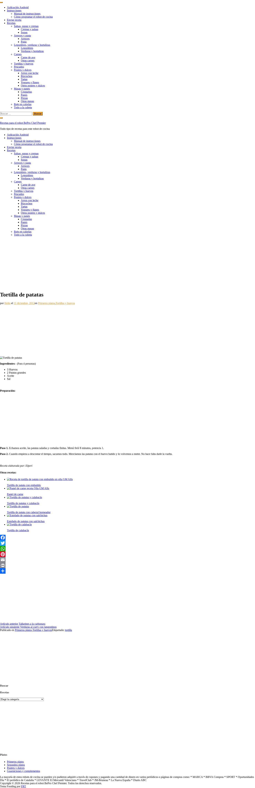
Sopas (24, 32)
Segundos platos (16, 764)
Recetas (11, 23)
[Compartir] (127, 571)
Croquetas (26, 91)
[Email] (127, 560)
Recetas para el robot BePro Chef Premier (23, 122)
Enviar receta (14, 19)
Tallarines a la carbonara (22, 623)
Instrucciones (14, 10)
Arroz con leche (29, 73)
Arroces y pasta (22, 35)
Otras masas (27, 101)
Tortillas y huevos (23, 63)
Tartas (24, 79)
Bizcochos (26, 76)
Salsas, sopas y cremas (26, 26)
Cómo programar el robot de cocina (33, 16)
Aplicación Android (18, 7)
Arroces (25, 38)
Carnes (18, 54)
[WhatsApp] (127, 548)
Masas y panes (22, 88)
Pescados (19, 66)
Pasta (24, 41)
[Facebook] (127, 537)
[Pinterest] (127, 554)
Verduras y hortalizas (32, 51)
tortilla (68, 630)
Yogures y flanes (30, 82)
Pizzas (24, 98)
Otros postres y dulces (33, 85)
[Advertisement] (127, 263)
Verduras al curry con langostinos (28, 626)
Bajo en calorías (22, 104)
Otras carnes (27, 60)
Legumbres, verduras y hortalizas (32, 44)
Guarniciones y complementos (23, 771)
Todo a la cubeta (23, 107)
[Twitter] (127, 543)
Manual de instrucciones (27, 13)
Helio (7, 303)
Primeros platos (46, 303)
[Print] (127, 565)
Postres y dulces (22, 69)
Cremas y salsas (29, 29)
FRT (23, 786)
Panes (24, 94)
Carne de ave (28, 57)
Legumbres (27, 48)
